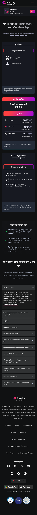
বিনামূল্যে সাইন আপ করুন (18, 51)
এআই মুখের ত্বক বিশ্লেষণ (25, 453)
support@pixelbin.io (10, 304)
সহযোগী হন (23, 432)
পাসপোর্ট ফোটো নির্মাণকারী (18, 439)
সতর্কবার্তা (13, 432)
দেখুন (32, 11)
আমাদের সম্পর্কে (27, 426)
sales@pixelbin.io (16, 186)
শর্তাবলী (17, 426)
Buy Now (18, 114)
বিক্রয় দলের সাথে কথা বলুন (18, 167)
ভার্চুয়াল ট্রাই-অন (9, 453)
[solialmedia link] (8, 466)
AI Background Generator (18, 446)
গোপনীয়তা (8, 426)
